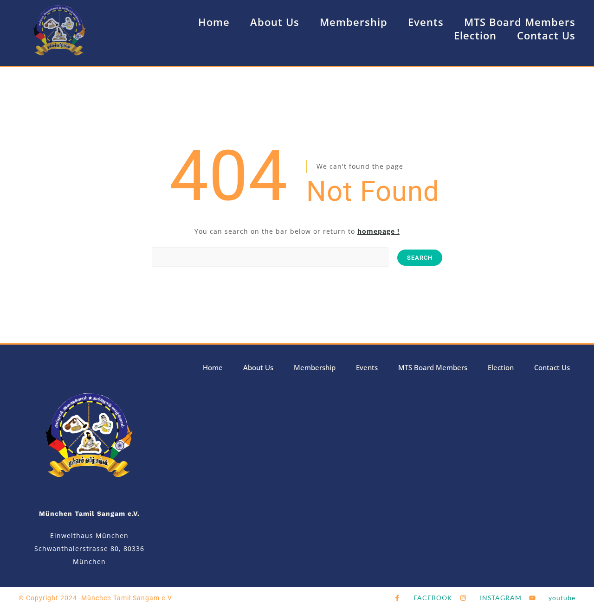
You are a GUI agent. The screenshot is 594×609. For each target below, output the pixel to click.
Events (426, 22)
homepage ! (378, 231)
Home (214, 22)
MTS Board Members (519, 22)
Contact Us (546, 35)
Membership (353, 22)
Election (475, 35)
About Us (274, 22)
